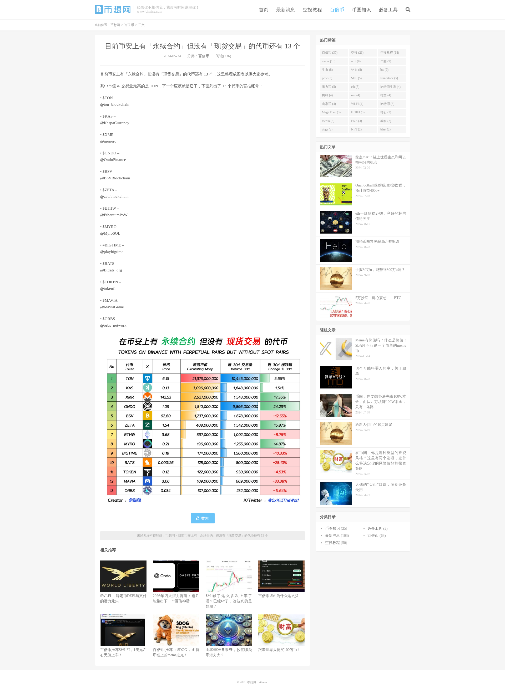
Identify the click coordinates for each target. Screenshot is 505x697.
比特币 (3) (387, 104)
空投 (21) (357, 52)
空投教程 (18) (389, 52)
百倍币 (337, 9)
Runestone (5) (389, 78)
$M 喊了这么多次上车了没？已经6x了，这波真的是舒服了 (229, 601)
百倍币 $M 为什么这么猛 (278, 596)
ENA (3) (356, 121)
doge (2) (327, 129)
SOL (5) (356, 78)
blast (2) (385, 129)
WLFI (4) (357, 104)
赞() (205, 518)
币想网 (113, 9)
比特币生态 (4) (390, 87)
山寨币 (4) (329, 104)
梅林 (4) (327, 95)
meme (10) (328, 61)
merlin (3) (328, 121)
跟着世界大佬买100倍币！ (279, 650)
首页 (263, 9)
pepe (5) (327, 78)
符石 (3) (385, 112)
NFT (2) (356, 129)
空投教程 (312, 9)
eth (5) (355, 87)
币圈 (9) (385, 61)
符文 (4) (385, 95)
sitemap (263, 682)
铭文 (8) (356, 70)
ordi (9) (356, 61)
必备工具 (388, 9)
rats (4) (355, 95)
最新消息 (285, 9)
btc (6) (384, 70)
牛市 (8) (327, 70)
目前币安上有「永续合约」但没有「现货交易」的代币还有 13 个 (202, 46)
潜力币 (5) (329, 87)
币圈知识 (361, 9)
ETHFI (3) (358, 112)
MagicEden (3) (331, 112)
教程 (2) (385, 121)
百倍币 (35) (329, 52)
